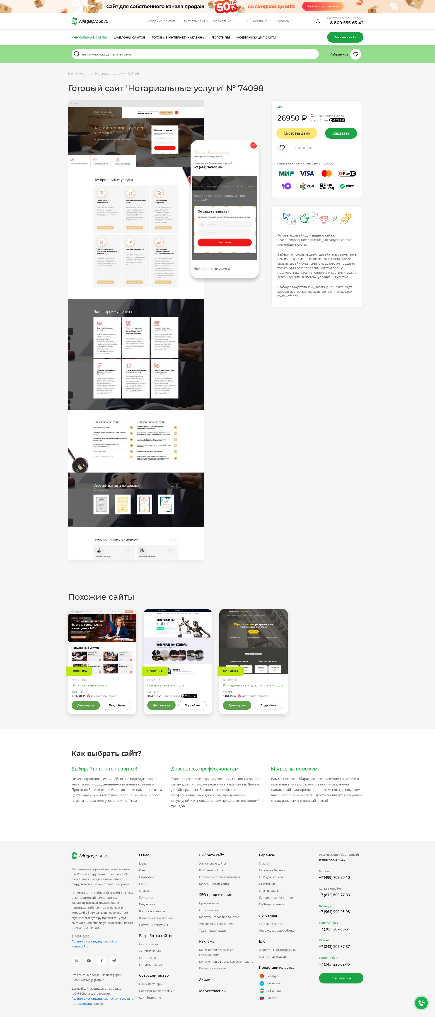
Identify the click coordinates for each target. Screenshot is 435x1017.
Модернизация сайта (256, 37)
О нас (143, 870)
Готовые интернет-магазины (178, 37)
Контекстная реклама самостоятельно (226, 961)
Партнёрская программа (156, 991)
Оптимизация (209, 910)
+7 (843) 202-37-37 (334, 946)
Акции (205, 979)
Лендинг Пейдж (150, 951)
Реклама (260, 21)
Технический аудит (212, 930)
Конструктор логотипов (276, 897)
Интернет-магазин (152, 964)
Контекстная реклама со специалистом (216, 952)
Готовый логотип (271, 924)
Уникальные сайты (89, 37)
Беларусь (273, 976)
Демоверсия (85, 705)
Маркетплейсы (212, 990)
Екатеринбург (329, 958)
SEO (242, 21)
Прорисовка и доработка (276, 930)
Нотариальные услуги (90, 685)
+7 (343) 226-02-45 (334, 964)
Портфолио (147, 877)
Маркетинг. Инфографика (277, 950)
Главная (264, 863)
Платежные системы (153, 925)
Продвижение (209, 903)
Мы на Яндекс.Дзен (272, 956)
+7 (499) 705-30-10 (334, 877)
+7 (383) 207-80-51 (334, 929)
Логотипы (221, 37)
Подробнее (116, 705)
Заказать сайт (345, 37)
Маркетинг (222, 21)
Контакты (146, 897)
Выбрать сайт (194, 21)
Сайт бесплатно (150, 997)
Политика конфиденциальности (94, 941)
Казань (324, 940)
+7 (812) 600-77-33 (334, 894)
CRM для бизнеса (271, 877)
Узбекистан (274, 990)
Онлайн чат (267, 884)
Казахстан (273, 983)
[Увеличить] (127, 654)
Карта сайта (80, 946)
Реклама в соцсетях (213, 968)
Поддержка (147, 904)
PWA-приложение (271, 904)
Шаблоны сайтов (130, 37)
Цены (143, 863)
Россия (271, 998)
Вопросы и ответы (152, 911)
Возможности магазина (156, 918)
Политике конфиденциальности (94, 998)
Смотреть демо (297, 133)
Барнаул (325, 906)
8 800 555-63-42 (346, 22)
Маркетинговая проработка (219, 917)
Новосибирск (328, 923)
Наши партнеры (150, 984)
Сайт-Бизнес (147, 958)
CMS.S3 (144, 884)
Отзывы (144, 891)
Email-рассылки (269, 891)
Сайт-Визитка (148, 944)
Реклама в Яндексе (272, 870)
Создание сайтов (161, 21)
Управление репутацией (216, 924)
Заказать (341, 133)
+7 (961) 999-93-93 (334, 911)
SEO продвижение (215, 894)
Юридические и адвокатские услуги (253, 685)
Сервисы (282, 21)
